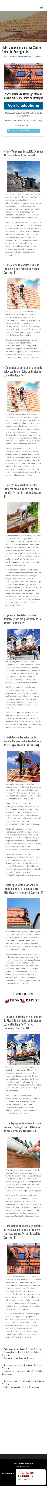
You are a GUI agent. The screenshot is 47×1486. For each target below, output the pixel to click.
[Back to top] (40, 1479)
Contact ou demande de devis (24, 131)
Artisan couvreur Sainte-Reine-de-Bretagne (21, 1387)
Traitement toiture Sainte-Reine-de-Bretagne (22, 1349)
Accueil (4, 57)
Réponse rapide (23, 1000)
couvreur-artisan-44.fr (26, 1463)
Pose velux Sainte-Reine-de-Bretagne (18, 1358)
